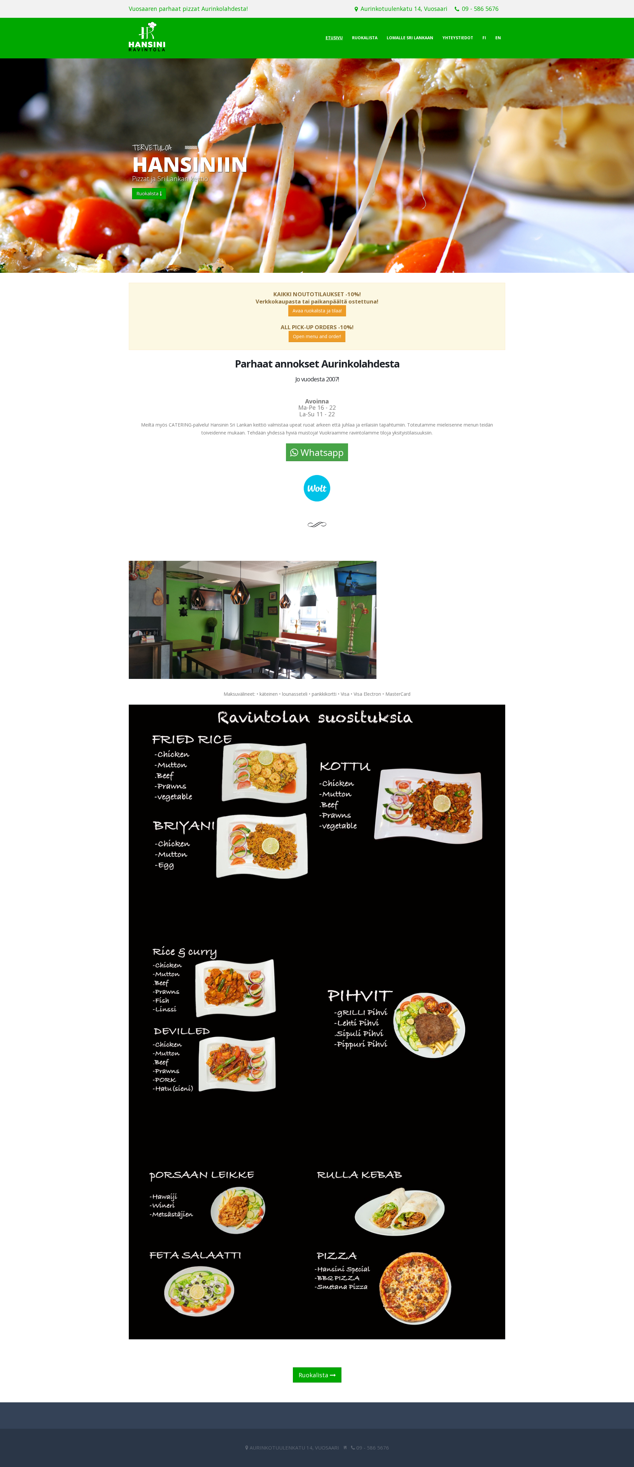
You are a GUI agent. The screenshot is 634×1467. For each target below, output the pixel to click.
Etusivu (334, 38)
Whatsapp (321, 452)
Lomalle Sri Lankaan (410, 38)
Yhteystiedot (457, 38)
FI (484, 38)
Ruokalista (364, 38)
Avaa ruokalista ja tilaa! (317, 310)
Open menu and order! (317, 336)
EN (498, 38)
